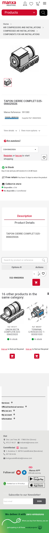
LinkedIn (24, 472)
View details (11, 130)
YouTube (18, 472)
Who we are (7, 411)
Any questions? (14, 140)
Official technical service (13, 407)
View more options (31, 130)
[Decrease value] (38, 275)
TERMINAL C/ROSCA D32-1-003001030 (36, 332)
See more (23, 448)
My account (7, 415)
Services (5, 403)
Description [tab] (24, 216)
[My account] (25, 3)
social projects (31, 527)
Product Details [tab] (25, 222)
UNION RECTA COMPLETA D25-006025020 (12, 332)
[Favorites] (31, 3)
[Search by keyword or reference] (43, 12)
